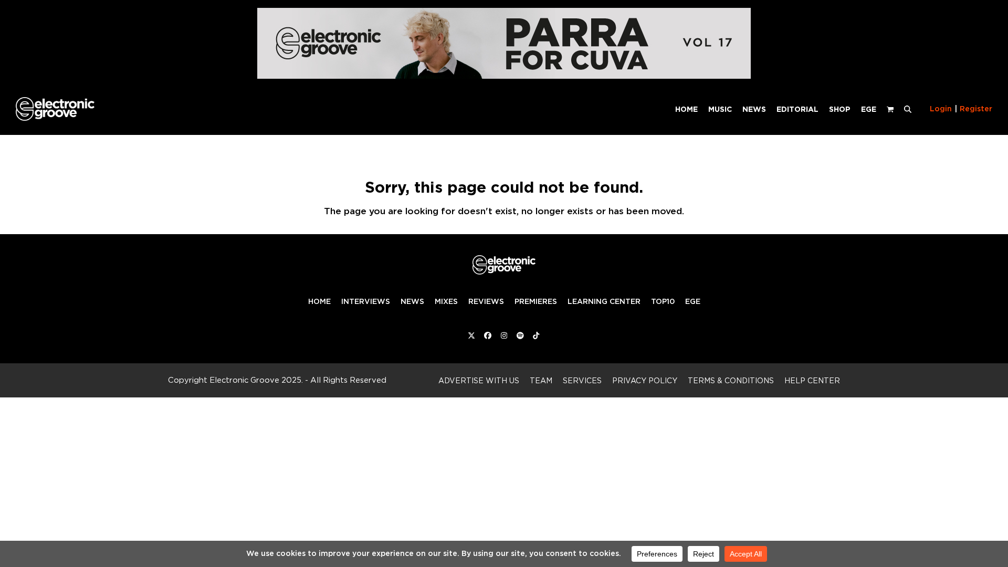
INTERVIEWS (365, 301)
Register (976, 108)
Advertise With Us (478, 380)
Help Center (812, 380)
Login (941, 108)
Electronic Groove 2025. (256, 380)
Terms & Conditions (731, 380)
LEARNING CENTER (604, 301)
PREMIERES (535, 301)
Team (541, 380)
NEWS (412, 301)
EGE (692, 301)
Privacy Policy (644, 380)
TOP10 (663, 301)
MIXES (446, 301)
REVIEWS (486, 301)
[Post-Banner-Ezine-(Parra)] (504, 76)
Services (582, 380)
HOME (319, 301)
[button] (908, 108)
